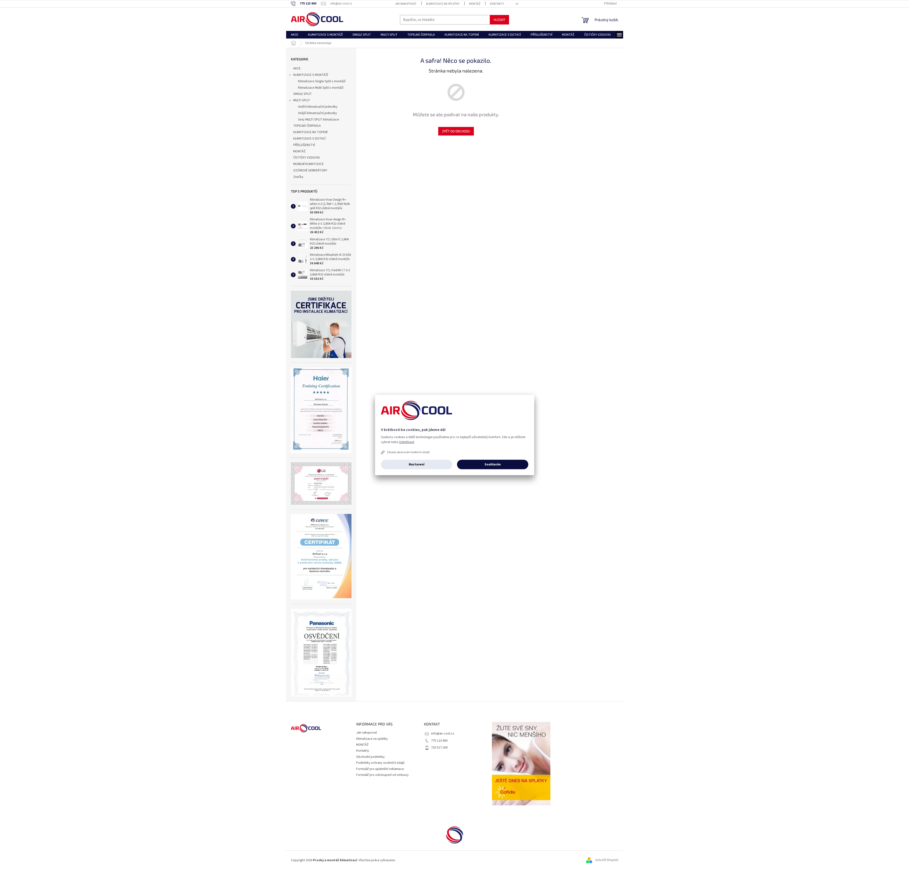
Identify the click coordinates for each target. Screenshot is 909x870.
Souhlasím (493, 464)
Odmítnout (406, 442)
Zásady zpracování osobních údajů (408, 452)
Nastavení (416, 464)
